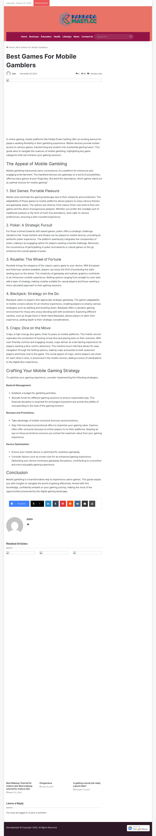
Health (57, 36)
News (76, 36)
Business (34, 36)
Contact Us (87, 36)
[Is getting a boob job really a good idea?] (87, 665)
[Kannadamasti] (78, 19)
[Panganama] (54, 665)
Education (46, 36)
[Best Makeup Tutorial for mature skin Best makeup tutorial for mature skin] (20, 665)
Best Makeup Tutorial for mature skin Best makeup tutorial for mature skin (19, 786)
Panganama (46, 783)
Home (24, 36)
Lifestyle (67, 36)
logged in (23, 812)
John (14, 73)
